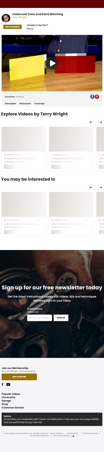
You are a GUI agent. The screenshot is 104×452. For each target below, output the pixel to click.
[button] (37, 27)
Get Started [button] (19, 376)
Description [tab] (10, 103)
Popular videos (11, 394)
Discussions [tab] (25, 103)
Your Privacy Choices (61, 436)
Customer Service (13, 407)
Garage (6, 401)
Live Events (8, 397)
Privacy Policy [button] (72, 433)
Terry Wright (19, 17)
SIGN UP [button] (61, 317)
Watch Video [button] (12, 26)
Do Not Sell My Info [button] (89, 433)
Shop (5, 404)
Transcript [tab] (39, 103)
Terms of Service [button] (56, 433)
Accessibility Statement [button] (39, 436)
